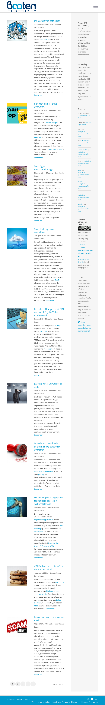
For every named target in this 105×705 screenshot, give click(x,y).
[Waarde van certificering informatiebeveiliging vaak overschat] (17, 453)
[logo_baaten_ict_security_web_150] (21, 6)
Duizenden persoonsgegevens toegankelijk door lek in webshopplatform (49, 500)
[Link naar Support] (96, 699)
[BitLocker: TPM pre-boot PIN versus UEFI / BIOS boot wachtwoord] (17, 318)
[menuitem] (94, 6)
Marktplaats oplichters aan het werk (83, 133)
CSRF (36, 606)
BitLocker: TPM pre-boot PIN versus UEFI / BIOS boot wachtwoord (49, 312)
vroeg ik (58, 325)
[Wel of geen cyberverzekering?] (17, 176)
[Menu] (94, 6)
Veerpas (37, 137)
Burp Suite (59, 582)
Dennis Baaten (82, 150)
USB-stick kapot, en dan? (84, 123)
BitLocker (43, 331)
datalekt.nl (45, 39)
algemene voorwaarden (43, 471)
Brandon (80, 204)
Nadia (80, 181)
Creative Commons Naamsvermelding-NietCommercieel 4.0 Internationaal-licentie (85, 253)
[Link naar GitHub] (92, 699)
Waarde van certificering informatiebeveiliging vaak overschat (47, 446)
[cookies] (17, 576)
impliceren (47, 349)
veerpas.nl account (55, 149)
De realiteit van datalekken (47, 20)
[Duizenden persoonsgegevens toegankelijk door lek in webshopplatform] (17, 507)
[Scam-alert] (17, 627)
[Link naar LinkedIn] (88, 699)
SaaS (57, 280)
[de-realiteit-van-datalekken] (17, 30)
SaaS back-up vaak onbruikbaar (44, 231)
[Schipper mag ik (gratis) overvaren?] (17, 113)
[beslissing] (17, 393)
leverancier (38, 531)
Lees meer (38, 95)
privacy (41, 474)
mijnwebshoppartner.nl (43, 519)
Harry (79, 170)
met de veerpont (52, 122)
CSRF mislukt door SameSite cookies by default (48, 568)
